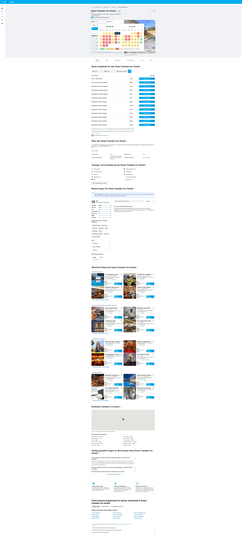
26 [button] (115, 42)
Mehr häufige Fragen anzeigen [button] (113, 474)
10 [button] (109, 36)
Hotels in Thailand (138, 518)
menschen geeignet (96, 236)
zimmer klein (94, 228)
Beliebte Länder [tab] (96, 506)
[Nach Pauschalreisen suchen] (2, 13)
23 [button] (106, 42)
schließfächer (94, 231)
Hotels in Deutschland (117, 514)
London (112, 7)
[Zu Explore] (2, 16)
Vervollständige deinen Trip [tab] (117, 506)
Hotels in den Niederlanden (140, 512)
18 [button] (112, 39)
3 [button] (138, 33)
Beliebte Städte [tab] (105, 506)
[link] (101, 300)
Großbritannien (96, 7)
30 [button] (106, 45)
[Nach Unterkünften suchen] (2, 8)
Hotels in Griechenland (139, 516)
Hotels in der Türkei (117, 512)
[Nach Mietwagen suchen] (2, 11)
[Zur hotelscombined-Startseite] (9, 2)
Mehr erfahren (131, 128)
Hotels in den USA (117, 516)
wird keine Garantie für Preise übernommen (124, 524)
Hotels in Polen (95, 514)
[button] (2, 2)
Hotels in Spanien (95, 518)
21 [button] (100, 42)
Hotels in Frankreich (138, 514)
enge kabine (101, 228)
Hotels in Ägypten (96, 516)
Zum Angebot (117, 284)
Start (92, 7)
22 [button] (103, 42)
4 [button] (141, 33)
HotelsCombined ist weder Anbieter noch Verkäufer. (103, 528)
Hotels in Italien (116, 518)
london (106, 228)
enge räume (106, 233)
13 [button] (118, 36)
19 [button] (115, 39)
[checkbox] (98, 258)
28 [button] (100, 45)
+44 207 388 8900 (95, 15)
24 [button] (109, 42)
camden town (104, 225)
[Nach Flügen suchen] (2, 6)
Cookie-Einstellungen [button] (96, 133)
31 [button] (138, 45)
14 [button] (100, 39)
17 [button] (109, 39)
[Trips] (2, 20)
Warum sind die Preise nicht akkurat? (100, 532)
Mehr (93, 147)
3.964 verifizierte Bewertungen (102, 17)
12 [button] (115, 36)
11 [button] (112, 36)
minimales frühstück (96, 225)
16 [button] (106, 39)
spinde (100, 231)
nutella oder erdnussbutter (97, 233)
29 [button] (103, 45)
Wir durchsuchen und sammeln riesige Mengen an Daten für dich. (107, 530)
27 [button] (118, 42)
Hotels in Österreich (96, 512)
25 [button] (112, 42)
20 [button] (118, 39)
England (105, 7)
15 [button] (103, 39)
